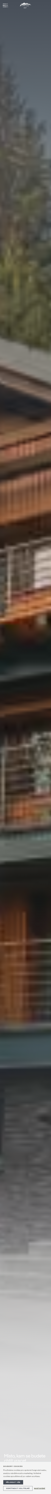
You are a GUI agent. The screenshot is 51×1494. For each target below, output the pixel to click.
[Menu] (5, 5)
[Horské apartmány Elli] (25, 5)
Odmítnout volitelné (18, 1488)
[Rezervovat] (45, 5)
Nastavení (39, 1488)
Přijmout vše (13, 1482)
